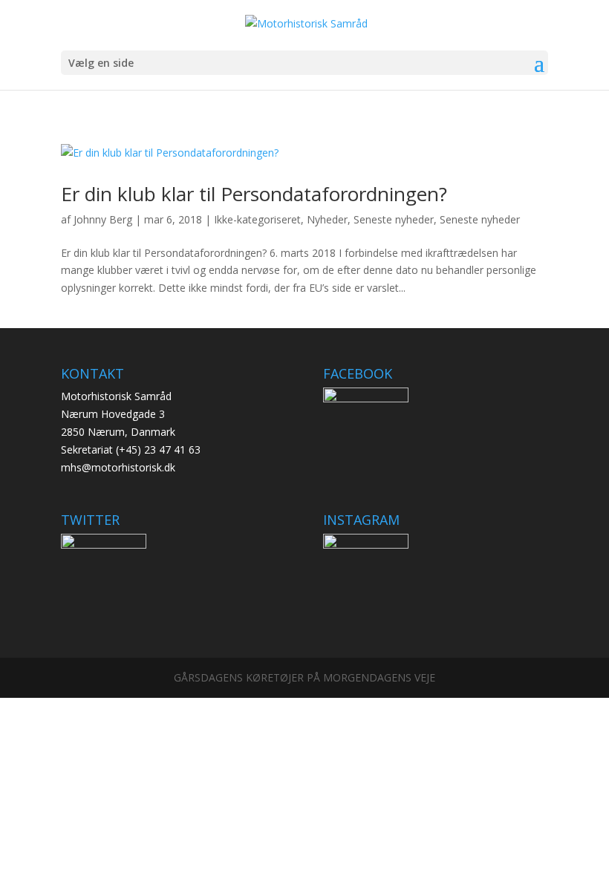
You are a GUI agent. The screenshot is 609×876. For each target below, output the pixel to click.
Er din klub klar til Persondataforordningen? (254, 193)
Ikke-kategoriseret (257, 219)
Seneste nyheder (394, 219)
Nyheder (327, 219)
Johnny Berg (103, 219)
